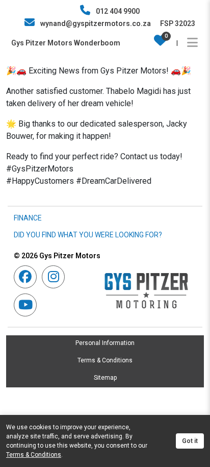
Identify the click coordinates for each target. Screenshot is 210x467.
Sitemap (105, 377)
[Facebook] (28, 276)
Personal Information (105, 343)
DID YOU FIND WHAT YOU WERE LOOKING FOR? (88, 235)
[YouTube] (28, 304)
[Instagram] (56, 276)
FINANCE (28, 218)
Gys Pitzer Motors (57, 256)
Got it (190, 441)
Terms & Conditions (105, 360)
